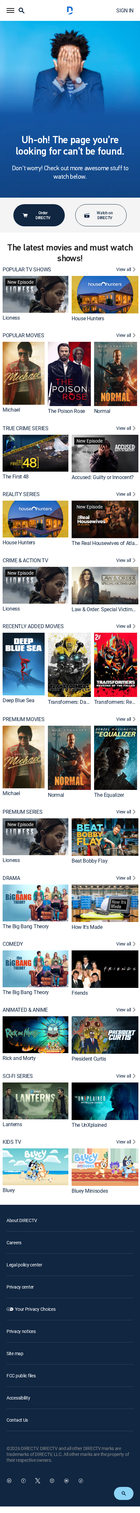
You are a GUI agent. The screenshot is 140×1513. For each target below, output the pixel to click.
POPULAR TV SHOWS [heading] (27, 269)
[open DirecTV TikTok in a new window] (80, 1480)
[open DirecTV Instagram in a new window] (52, 1480)
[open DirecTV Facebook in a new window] (23, 1480)
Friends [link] (80, 992)
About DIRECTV (22, 1220)
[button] (10, 10)
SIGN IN (124, 10)
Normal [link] (102, 411)
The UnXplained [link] (89, 1124)
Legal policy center (24, 1265)
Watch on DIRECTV (105, 215)
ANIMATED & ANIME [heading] (25, 1009)
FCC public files (21, 1375)
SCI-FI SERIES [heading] (18, 1076)
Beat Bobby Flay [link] (89, 860)
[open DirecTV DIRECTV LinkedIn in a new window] (9, 1480)
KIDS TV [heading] (12, 1142)
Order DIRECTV (42, 215)
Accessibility (18, 1398)
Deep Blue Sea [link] (19, 700)
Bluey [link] (9, 1190)
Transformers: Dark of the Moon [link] (83, 701)
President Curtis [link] (89, 1058)
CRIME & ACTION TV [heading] (25, 560)
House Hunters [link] (88, 318)
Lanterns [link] (12, 1124)
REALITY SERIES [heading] (21, 494)
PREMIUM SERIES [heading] (23, 812)
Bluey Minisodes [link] (90, 1190)
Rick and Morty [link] (19, 1058)
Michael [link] (11, 409)
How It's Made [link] (87, 926)
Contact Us (17, 1420)
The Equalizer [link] (109, 794)
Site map (15, 1353)
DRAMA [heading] (11, 878)
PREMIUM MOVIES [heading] (24, 719)
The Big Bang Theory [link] (26, 926)
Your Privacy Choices (35, 1309)
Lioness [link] (11, 317)
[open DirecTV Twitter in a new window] (37, 1480)
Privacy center (20, 1287)
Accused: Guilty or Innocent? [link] (103, 477)
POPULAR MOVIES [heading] (23, 335)
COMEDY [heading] (13, 944)
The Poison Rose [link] (66, 411)
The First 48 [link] (16, 476)
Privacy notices (21, 1331)
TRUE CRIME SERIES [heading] (26, 428)
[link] (35, 294)
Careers (14, 1242)
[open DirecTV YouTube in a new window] (66, 1480)
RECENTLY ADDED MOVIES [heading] (33, 626)
